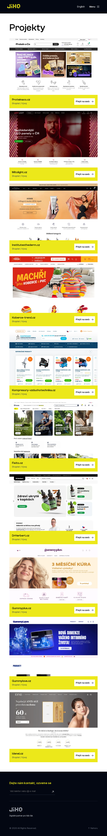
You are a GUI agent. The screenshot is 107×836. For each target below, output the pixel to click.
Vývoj (24, 103)
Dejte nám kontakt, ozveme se (30, 783)
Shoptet (16, 103)
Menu (92, 6)
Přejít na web (83, 101)
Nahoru (94, 828)
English (81, 6)
